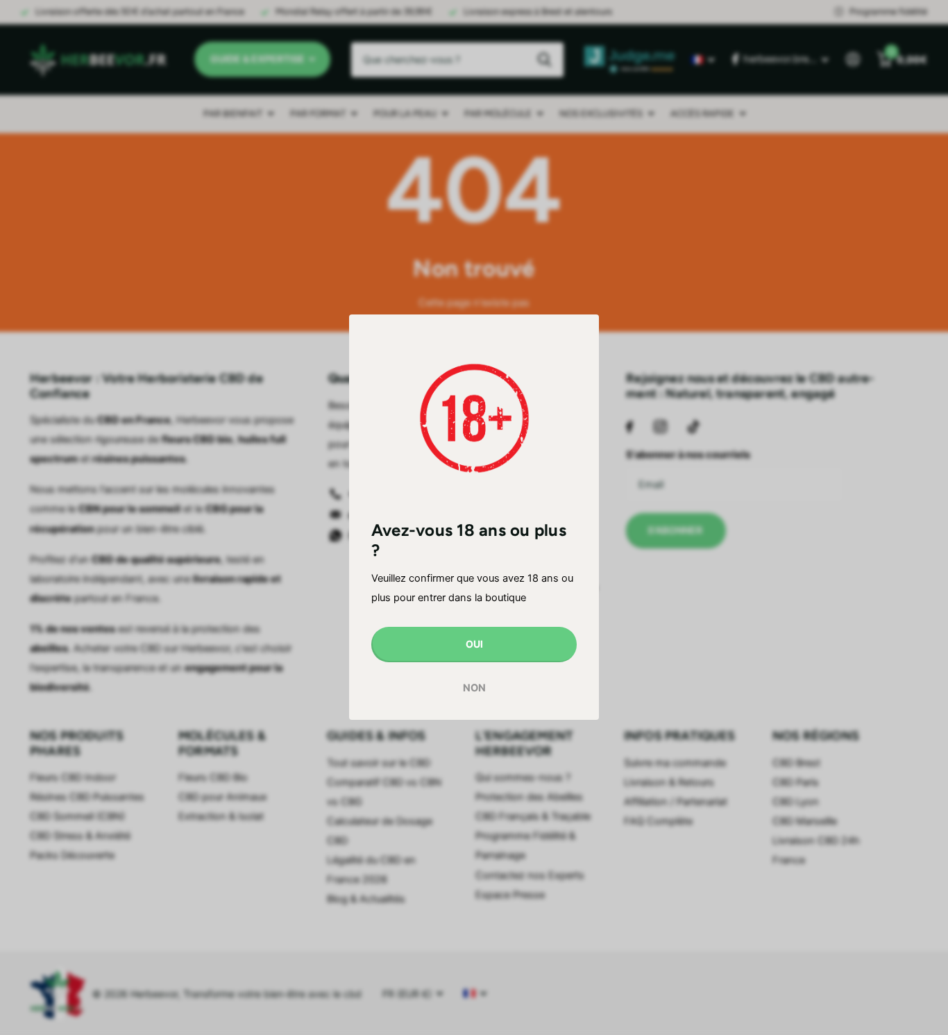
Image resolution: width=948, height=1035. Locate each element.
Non (474, 688)
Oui (474, 644)
